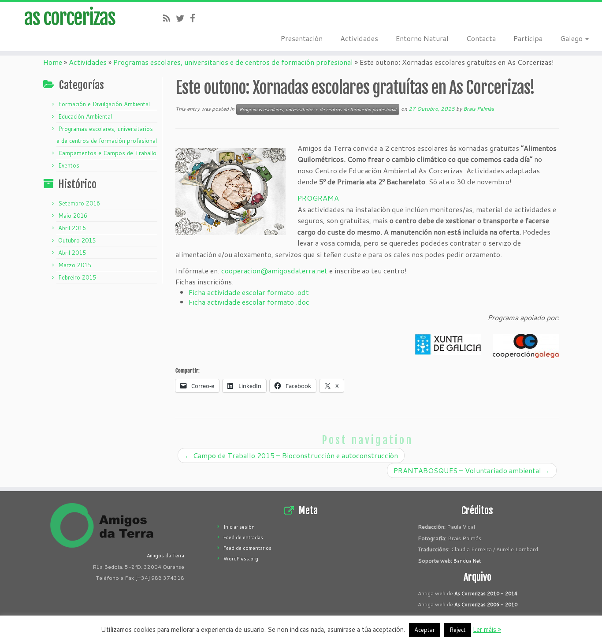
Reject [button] (458, 630)
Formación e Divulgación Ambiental (104, 104)
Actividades (359, 38)
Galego (572, 38)
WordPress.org (240, 558)
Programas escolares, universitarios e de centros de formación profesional (233, 62)
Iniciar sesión (239, 526)
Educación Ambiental (85, 116)
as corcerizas (69, 17)
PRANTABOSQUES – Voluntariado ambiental (472, 470)
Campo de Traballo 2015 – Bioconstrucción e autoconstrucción (291, 455)
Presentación (302, 38)
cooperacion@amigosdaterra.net (274, 270)
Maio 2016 (72, 216)
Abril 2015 (72, 253)
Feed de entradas (243, 537)
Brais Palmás (478, 108)
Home (52, 62)
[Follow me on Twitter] (183, 18)
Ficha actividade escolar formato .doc (249, 302)
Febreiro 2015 (77, 277)
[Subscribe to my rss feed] (169, 18)
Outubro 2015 (77, 240)
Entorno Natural (422, 38)
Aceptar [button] (424, 630)
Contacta (481, 38)
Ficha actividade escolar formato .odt (249, 292)
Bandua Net (467, 560)
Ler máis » (487, 629)
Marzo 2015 (74, 265)
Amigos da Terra (165, 555)
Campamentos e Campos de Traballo (107, 153)
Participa (528, 38)
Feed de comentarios (247, 548)
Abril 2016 (72, 228)
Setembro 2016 (79, 203)
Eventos (68, 165)
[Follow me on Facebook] (195, 18)
